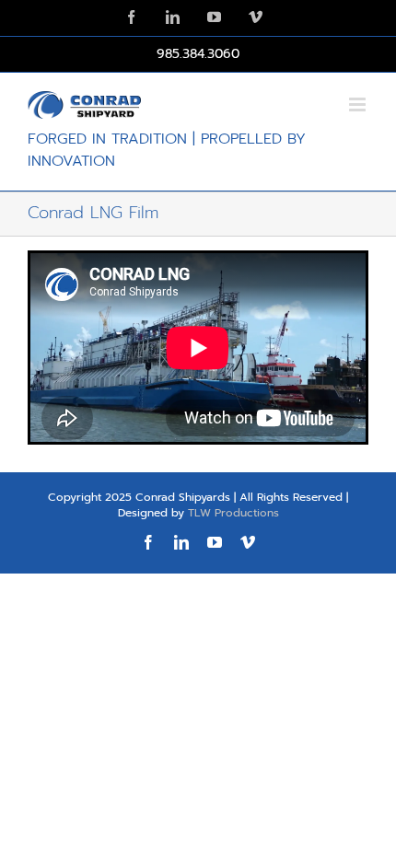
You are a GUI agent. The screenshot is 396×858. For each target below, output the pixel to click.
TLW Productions (233, 512)
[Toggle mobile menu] (358, 104)
